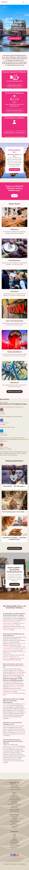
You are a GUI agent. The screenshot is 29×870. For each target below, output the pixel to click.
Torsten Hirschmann (4, 447)
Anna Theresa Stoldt (4, 422)
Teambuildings (13, 621)
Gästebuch (14, 839)
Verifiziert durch (3, 407)
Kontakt (14, 834)
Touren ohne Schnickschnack (14, 804)
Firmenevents (6, 621)
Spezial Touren (14, 803)
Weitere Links (14, 848)
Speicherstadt (8, 653)
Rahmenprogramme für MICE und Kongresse (12, 690)
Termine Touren (14, 806)
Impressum (6, 864)
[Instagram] (14, 855)
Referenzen (14, 823)
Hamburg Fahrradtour (14, 811)
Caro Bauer (2, 412)
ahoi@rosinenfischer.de (8, 746)
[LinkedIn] (11, 855)
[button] (23, 2)
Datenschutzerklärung (14, 842)
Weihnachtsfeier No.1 (14, 151)
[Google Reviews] (17, 855)
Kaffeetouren (5, 642)
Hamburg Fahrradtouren (12, 677)
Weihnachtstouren (21, 651)
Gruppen (15, 820)
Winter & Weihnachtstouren (14, 799)
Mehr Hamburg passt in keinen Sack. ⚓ (14, 512)
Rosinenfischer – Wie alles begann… (14, 486)
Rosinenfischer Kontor (20, 732)
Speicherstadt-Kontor (14, 824)
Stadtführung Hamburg (14, 809)
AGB (10, 864)
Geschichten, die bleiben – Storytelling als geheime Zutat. (14, 538)
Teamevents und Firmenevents (15, 686)
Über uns (14, 828)
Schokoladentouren (19, 643)
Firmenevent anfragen (14, 38)
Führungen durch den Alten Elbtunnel (11, 648)
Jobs (14, 837)
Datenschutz (14, 864)
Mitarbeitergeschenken (8, 693)
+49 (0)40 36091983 (20, 748)
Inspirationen (14, 826)
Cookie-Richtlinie (14, 841)
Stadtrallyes (12, 665)
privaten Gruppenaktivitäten (9, 625)
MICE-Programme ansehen (14, 85)
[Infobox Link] (14, 76)
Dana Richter (2, 433)
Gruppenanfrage (9, 132)
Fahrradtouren (21, 665)
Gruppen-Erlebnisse (10, 726)
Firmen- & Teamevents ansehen (14, 110)
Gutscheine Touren (14, 808)
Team (14, 836)
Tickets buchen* (20, 132)
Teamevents (14, 818)
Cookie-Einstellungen (21, 864)
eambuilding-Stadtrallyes (19, 673)
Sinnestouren (6, 647)
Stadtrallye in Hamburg (14, 798)
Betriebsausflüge (20, 726)
